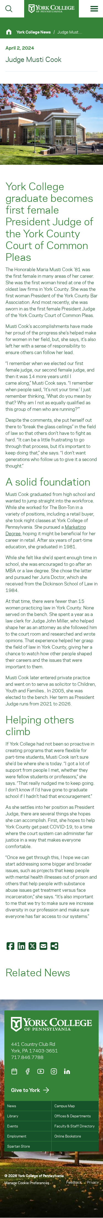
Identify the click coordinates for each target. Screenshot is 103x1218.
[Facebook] (27, 1071)
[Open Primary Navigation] (94, 8)
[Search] (8, 8)
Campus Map (64, 1105)
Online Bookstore (67, 1136)
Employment (16, 1136)
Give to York (25, 1090)
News (11, 1105)
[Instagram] (54, 1071)
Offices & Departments (72, 1116)
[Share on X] (32, 945)
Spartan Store (18, 1146)
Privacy (93, 1182)
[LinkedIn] (67, 1071)
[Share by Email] (43, 945)
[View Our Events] (14, 1071)
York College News (33, 32)
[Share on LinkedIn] (21, 945)
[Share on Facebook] (10, 945)
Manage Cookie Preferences (26, 1182)
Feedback (74, 1182)
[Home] (10, 31)
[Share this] (54, 945)
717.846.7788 (27, 1057)
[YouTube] (40, 1071)
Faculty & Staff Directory (74, 1126)
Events (12, 1126)
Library (12, 1116)
